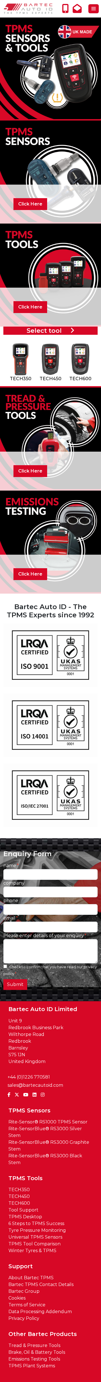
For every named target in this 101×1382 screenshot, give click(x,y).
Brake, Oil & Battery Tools (36, 1352)
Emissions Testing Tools (34, 1359)
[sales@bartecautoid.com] (78, 10)
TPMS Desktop (25, 1216)
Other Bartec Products (42, 1334)
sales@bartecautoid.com (35, 1085)
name (9, 865)
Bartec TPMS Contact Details (41, 1284)
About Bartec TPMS (31, 1277)
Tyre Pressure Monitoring (37, 1230)
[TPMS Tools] (50, 274)
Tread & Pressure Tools (34, 1345)
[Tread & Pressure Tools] (50, 438)
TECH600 (19, 1203)
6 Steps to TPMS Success (36, 1223)
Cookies (17, 1298)
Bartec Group (24, 1291)
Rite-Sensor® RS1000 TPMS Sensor (48, 1122)
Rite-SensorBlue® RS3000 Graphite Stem (48, 1146)
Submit (15, 984)
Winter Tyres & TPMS (32, 1250)
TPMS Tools (25, 1178)
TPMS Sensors (29, 1110)
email (9, 918)
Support (20, 1266)
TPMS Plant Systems (31, 1365)
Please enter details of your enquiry (43, 935)
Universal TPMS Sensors (35, 1237)
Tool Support (23, 1210)
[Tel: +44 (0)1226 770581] (67, 10)
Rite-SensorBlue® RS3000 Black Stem (45, 1159)
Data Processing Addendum (40, 1311)
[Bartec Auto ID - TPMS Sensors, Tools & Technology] (28, 9)
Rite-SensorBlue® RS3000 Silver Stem (45, 1132)
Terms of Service (26, 1304)
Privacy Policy (23, 1318)
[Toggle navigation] (93, 8)
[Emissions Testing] (50, 541)
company (13, 883)
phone (10, 900)
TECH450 (19, 1196)
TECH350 (19, 1189)
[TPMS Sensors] (50, 171)
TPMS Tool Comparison (34, 1244)
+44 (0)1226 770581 (29, 1077)
